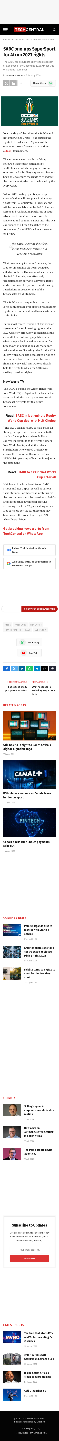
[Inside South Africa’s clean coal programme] (12, 1377)
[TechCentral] (29, 29)
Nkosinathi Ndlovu (14, 75)
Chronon (41, 1421)
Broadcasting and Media (30, 39)
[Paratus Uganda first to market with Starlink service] (12, 930)
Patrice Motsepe (13, 629)
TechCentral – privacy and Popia (31, 1432)
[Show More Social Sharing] (20, 83)
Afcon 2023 (20, 624)
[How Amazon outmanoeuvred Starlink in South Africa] (12, 1132)
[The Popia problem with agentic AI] (12, 1154)
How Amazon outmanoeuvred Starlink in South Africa (39, 1132)
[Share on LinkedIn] (13, 83)
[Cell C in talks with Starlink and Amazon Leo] (12, 1359)
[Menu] (5, 29)
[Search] (54, 29)
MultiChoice (36, 624)
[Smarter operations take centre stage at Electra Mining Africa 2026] (12, 952)
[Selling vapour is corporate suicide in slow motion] (12, 1110)
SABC (28, 629)
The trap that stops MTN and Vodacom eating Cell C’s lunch (39, 1337)
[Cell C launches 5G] (12, 1395)
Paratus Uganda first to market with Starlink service (38, 930)
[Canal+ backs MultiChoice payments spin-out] (29, 822)
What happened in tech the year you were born (44, 690)
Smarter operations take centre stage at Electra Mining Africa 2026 (39, 952)
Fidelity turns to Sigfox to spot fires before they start (39, 973)
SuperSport (40, 629)
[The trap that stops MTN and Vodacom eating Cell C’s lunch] (12, 1337)
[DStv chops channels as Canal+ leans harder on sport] (29, 774)
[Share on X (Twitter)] (6, 83)
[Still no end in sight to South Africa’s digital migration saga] (29, 725)
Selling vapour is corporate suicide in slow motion (39, 1110)
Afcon (7, 151)
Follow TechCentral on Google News (29, 549)
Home (6, 39)
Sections (14, 39)
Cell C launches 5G (35, 1390)
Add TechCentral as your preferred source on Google (31, 563)
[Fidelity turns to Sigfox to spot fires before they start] (12, 973)
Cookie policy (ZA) (31, 1428)
